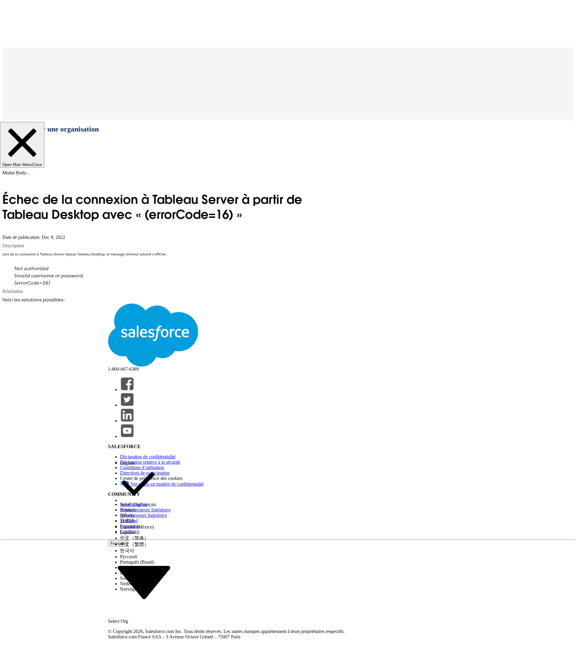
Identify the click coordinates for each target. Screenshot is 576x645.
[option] (138, 463)
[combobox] (144, 582)
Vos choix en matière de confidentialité (167, 484)
